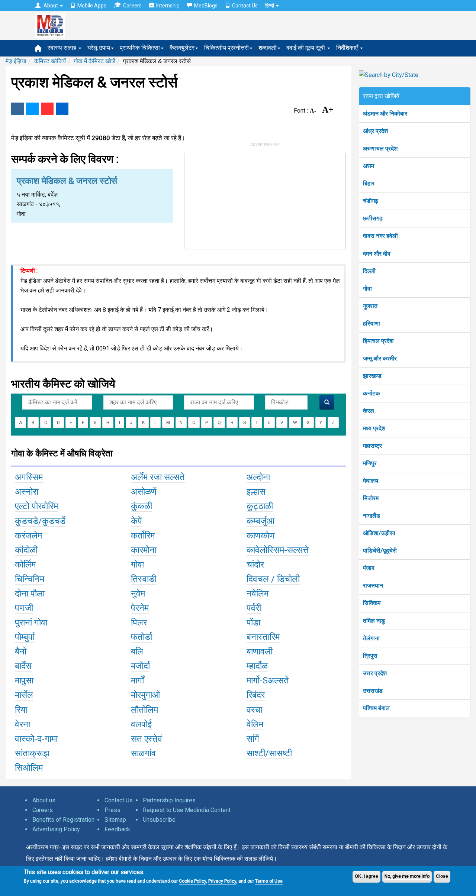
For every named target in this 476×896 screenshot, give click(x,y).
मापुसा (24, 680)
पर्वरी (254, 608)
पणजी (24, 608)
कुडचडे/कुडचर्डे (40, 521)
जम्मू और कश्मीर (380, 358)
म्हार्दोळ (257, 666)
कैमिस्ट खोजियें (50, 61)
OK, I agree (366, 876)
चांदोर (255, 564)
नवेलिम (257, 593)
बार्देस (23, 666)
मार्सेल (24, 695)
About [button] (50, 6)
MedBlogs (206, 6)
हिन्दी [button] (270, 6)
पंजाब (368, 568)
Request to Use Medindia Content (187, 809)
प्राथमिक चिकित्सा (140, 47)
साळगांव (143, 753)
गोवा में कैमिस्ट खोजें (94, 61)
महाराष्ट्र (372, 445)
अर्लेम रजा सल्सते (158, 477)
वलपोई (141, 724)
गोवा (137, 564)
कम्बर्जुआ (260, 521)
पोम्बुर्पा (25, 637)
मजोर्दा (140, 666)
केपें (136, 521)
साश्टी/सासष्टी (269, 753)
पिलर (139, 622)
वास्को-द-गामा (36, 739)
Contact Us (245, 6)
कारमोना (144, 550)
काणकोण (261, 535)
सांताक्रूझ (32, 753)
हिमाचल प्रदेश (378, 341)
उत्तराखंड (373, 690)
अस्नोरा (26, 491)
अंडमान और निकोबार (385, 113)
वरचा (254, 710)
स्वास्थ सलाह (63, 47)
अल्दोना (258, 477)
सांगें (253, 739)
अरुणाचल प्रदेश (380, 148)
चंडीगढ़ (370, 200)
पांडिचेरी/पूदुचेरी (380, 550)
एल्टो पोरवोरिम (36, 506)
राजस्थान (373, 585)
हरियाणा (371, 323)
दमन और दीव (376, 253)
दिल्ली (369, 271)
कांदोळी (26, 550)
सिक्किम (371, 603)
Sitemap (115, 819)
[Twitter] (32, 109)
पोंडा (253, 622)
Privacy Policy (222, 881)
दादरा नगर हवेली (380, 235)
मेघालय (370, 480)
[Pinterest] (47, 109)
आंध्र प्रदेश (375, 131)
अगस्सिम (29, 477)
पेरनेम (140, 608)
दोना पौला (30, 593)
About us (43, 800)
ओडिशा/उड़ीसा (379, 533)
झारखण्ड (372, 375)
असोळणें (144, 491)
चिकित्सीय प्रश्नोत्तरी (226, 47)
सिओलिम (29, 768)
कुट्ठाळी (260, 506)
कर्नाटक (371, 393)
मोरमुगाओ (145, 695)
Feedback (117, 829)
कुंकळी (141, 506)
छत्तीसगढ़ (373, 218)
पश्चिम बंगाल (376, 708)
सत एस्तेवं (146, 739)
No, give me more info (407, 876)
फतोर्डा (141, 637)
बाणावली (260, 651)
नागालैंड (371, 515)
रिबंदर (256, 695)
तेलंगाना (371, 638)
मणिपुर (370, 463)
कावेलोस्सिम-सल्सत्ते (278, 550)
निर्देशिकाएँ (347, 47)
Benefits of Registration (63, 819)
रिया (21, 710)
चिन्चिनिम (29, 579)
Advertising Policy (56, 829)
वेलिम (255, 724)
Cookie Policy (192, 881)
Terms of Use (269, 881)
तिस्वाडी (143, 579)
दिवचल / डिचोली (273, 579)
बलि (137, 651)
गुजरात (370, 306)
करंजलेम (28, 535)
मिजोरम (371, 498)
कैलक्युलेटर (182, 47)
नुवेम (138, 593)
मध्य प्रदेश (374, 428)
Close (442, 876)
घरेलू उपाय (98, 47)
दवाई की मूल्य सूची (306, 47)
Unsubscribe (159, 819)
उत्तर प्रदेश (375, 673)
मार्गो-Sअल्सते (268, 680)
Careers (132, 6)
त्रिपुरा (370, 655)
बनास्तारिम (263, 637)
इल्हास (256, 491)
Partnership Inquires (169, 800)
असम (368, 165)
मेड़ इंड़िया (16, 61)
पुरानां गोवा (31, 622)
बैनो (20, 651)
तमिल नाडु (374, 620)
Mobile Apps (91, 6)
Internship (168, 6)
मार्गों (137, 680)
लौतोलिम (144, 710)
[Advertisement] (265, 199)
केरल (368, 410)
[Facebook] (17, 109)
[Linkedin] (62, 109)
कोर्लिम (25, 564)
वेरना (22, 724)
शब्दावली (267, 47)
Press (112, 809)
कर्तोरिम (143, 535)
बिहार (368, 183)
